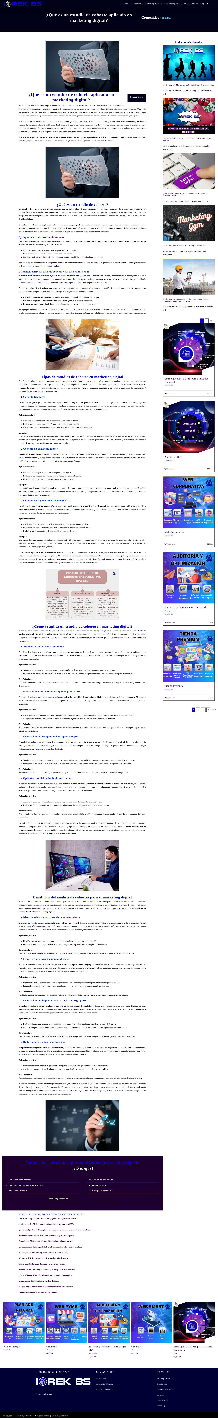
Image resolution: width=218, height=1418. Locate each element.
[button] (211, 3)
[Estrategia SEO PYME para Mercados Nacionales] (189, 349)
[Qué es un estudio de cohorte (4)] (82, 148)
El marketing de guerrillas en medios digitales (39, 1281)
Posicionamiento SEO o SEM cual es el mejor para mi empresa (46, 1235)
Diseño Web (50, 1350)
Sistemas (160, 1395)
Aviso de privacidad (43, 1394)
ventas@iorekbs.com (104, 1384)
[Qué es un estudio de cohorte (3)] (82, 1101)
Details (211, 394)
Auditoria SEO (173, 457)
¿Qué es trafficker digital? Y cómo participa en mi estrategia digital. (185, 195)
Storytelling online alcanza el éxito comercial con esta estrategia (46, 1286)
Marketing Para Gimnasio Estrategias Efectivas (184, 246)
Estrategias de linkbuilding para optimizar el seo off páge (44, 1252)
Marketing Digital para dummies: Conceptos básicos (42, 1264)
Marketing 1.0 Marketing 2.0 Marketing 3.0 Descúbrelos (188, 85)
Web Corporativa (174, 532)
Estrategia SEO (163, 1378)
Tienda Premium (174, 685)
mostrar (166, 17)
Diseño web (162, 1384)
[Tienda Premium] (189, 656)
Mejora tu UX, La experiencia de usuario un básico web (43, 1258)
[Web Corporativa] (189, 502)
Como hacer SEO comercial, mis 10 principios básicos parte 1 (46, 1241)
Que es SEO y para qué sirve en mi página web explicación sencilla (48, 1218)
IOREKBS (28, 1416)
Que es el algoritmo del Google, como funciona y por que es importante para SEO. (55, 1230)
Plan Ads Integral (12, 1346)
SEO (175, 1353)
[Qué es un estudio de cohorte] (82, 320)
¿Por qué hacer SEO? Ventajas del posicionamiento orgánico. (45, 1275)
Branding (161, 1406)
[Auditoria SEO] (189, 427)
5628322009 (101, 1378)
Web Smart (136, 1346)
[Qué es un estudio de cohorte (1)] (82, 570)
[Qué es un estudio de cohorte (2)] (82, 841)
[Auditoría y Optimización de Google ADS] (189, 577)
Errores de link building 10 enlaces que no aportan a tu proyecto (47, 1269)
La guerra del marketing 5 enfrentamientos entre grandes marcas (189, 139)
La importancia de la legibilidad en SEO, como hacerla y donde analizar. (50, 1247)
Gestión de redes (164, 1389)
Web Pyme (51, 1346)
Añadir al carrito (170, 394)
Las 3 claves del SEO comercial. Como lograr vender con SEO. (46, 1224)
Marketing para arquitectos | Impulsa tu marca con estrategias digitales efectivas (186, 300)
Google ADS (162, 1400)
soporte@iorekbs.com (105, 1389)
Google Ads (7, 1350)
